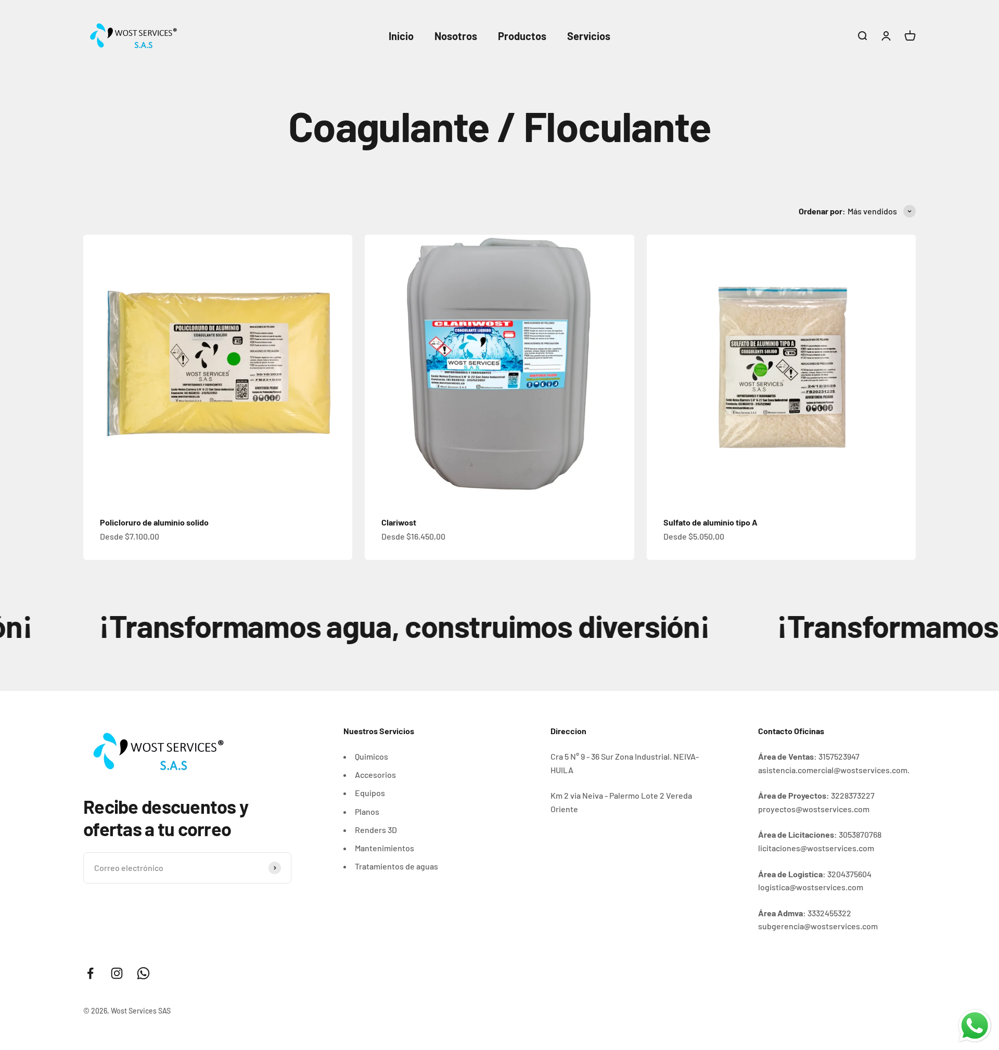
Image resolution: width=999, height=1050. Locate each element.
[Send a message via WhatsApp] (975, 1026)
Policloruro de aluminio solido (154, 522)
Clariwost (398, 522)
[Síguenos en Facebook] (90, 973)
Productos (522, 36)
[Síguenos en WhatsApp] (143, 973)
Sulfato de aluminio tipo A (710, 522)
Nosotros (455, 36)
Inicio (401, 36)
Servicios (588, 36)
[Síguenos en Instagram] (117, 973)
